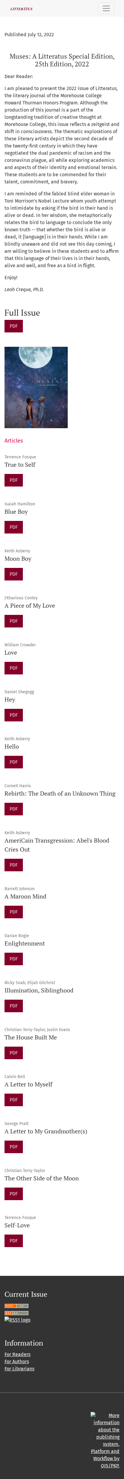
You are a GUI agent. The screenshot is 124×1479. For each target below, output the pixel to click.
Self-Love (17, 1225)
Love (11, 652)
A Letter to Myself (28, 1084)
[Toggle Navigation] (106, 8)
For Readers (17, 1354)
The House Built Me (31, 1037)
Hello (12, 746)
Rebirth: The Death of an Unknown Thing (60, 793)
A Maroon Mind (25, 896)
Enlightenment (25, 943)
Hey (10, 699)
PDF (14, 326)
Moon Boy (18, 558)
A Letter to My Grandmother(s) (46, 1131)
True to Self (20, 464)
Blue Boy (16, 511)
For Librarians (19, 1369)
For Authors (17, 1361)
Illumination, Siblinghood (39, 990)
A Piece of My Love (30, 605)
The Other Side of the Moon (42, 1178)
